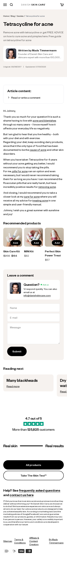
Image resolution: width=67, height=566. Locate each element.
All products (33, 465)
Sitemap (7, 541)
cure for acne (32, 196)
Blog (13, 16)
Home (6, 16)
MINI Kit (29, 251)
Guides (20, 16)
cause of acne (38, 149)
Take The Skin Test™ (33, 475)
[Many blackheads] (28, 382)
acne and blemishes (44, 120)
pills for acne (20, 171)
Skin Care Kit (11, 251)
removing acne (47, 186)
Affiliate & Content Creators (34, 541)
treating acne (40, 200)
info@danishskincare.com (37, 295)
